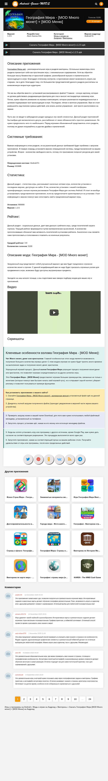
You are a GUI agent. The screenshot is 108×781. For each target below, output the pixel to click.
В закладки (96, 21)
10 (75, 699)
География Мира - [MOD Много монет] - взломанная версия (42, 396)
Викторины (67, 38)
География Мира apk (16, 69)
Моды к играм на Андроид (61, 37)
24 (90, 699)
